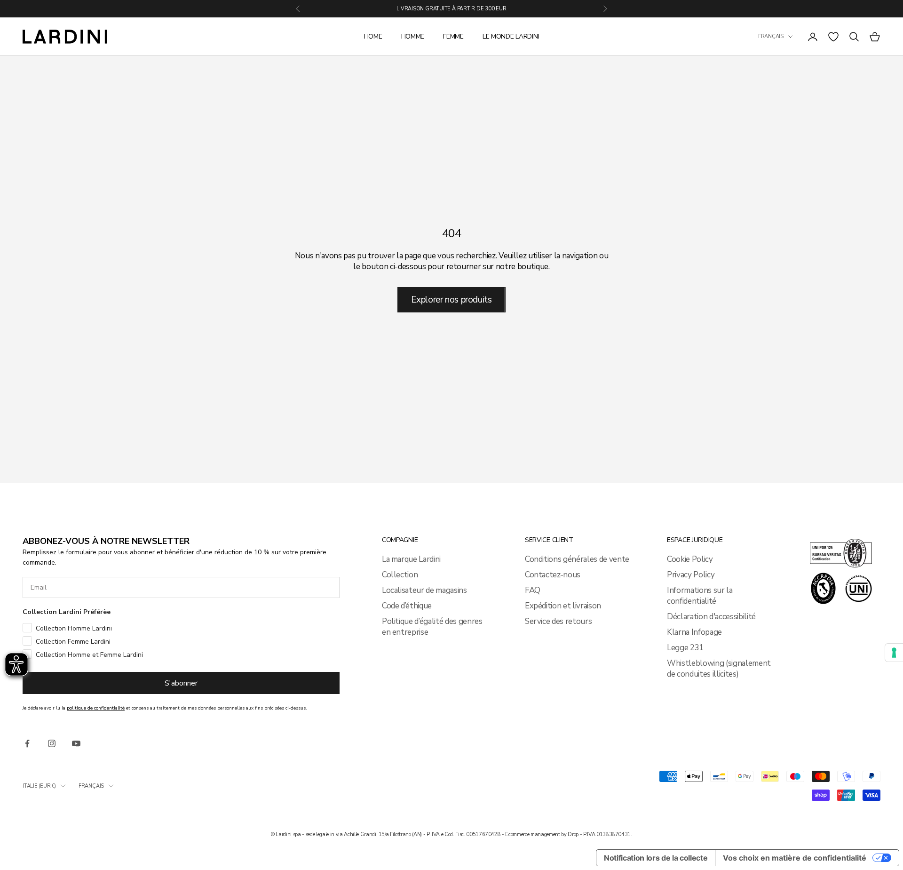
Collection (400, 574)
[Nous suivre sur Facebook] (27, 743)
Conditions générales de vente (577, 559)
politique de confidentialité (96, 708)
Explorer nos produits (451, 300)
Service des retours (558, 621)
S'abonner (181, 683)
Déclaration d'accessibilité (711, 616)
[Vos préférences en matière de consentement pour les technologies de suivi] (894, 653)
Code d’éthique (407, 605)
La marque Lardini (411, 559)
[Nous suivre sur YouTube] (76, 743)
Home (373, 36)
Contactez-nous (552, 574)
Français (771, 36)
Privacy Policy (690, 574)
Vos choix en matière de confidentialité (794, 857)
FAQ (532, 590)
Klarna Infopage (694, 632)
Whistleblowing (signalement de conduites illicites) (719, 668)
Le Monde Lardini (511, 36)
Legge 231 (685, 647)
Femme (453, 36)
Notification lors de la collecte (655, 857)
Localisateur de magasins (424, 590)
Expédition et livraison (563, 605)
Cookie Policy (690, 559)
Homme (413, 36)
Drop (573, 834)
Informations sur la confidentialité (700, 596)
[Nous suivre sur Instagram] (51, 743)
